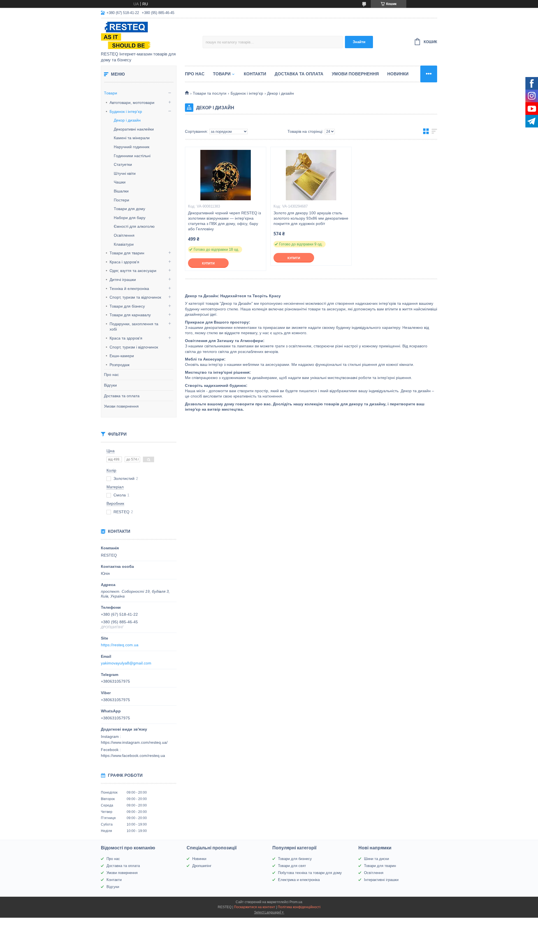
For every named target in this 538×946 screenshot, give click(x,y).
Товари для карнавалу (130, 315)
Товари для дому (129, 208)
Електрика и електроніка (299, 880)
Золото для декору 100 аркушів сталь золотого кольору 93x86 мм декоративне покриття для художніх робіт (310, 218)
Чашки (120, 182)
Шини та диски (376, 859)
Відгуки (110, 385)
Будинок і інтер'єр (126, 111)
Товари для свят (292, 866)
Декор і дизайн (127, 120)
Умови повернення (121, 406)
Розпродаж (119, 364)
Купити (208, 263)
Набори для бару (129, 217)
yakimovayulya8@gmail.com (126, 663)
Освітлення (124, 235)
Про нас (111, 374)
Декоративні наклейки (134, 129)
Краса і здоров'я (124, 262)
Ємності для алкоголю (134, 226)
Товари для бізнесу (127, 306)
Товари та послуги (209, 93)
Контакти (255, 74)
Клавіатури (124, 244)
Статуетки (123, 164)
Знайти (359, 42)
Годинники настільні (132, 156)
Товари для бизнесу (295, 859)
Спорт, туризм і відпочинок (134, 347)
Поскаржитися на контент (254, 907)
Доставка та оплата (122, 396)
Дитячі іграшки (123, 279)
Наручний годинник (131, 147)
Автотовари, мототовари (132, 102)
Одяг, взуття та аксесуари (133, 270)
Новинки (398, 74)
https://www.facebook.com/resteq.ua (133, 755)
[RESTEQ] (150, 35)
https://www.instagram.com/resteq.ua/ (134, 742)
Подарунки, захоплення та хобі (134, 327)
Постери (121, 200)
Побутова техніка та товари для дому (310, 873)
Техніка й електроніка (129, 288)
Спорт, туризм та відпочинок (135, 297)
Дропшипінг (202, 866)
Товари (110, 93)
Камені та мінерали (132, 138)
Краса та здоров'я (126, 338)
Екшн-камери (122, 356)
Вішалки (121, 191)
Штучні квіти (125, 173)
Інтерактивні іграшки (381, 880)
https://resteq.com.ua (119, 645)
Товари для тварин (127, 253)
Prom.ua (295, 902)
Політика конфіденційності (299, 907)
